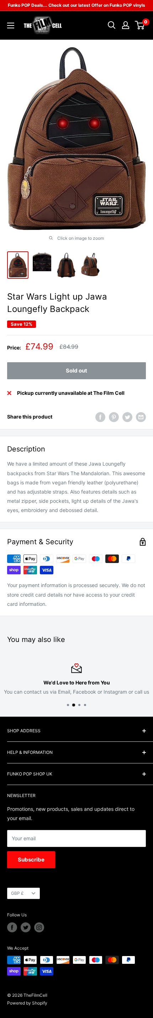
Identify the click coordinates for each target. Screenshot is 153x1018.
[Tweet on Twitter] (127, 417)
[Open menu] (10, 25)
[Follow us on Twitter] (26, 927)
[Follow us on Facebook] (12, 927)
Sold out (76, 370)
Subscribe (31, 859)
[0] (140, 25)
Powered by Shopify (27, 1003)
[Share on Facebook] (100, 417)
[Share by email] (141, 417)
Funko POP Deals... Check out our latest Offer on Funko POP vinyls (76, 5)
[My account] (125, 25)
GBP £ (17, 893)
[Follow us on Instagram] (39, 927)
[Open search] (112, 25)
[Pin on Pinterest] (114, 417)
